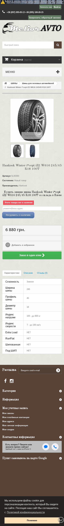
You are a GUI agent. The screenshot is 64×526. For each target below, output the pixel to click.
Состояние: (8, 180)
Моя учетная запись (15, 408)
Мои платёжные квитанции (15, 417)
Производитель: (10, 185)
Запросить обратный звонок (45, 17)
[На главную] (6, 83)
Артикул (6, 176)
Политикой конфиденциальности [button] (26, 512)
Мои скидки (8, 429)
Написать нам (46, 7)
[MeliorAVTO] (32, 28)
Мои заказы (8, 413)
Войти (57, 7)
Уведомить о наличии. (18, 215)
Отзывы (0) (42, 273)
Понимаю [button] (32, 520)
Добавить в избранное (22, 245)
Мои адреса (8, 421)
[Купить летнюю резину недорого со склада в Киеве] (32, 2)
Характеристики (11, 273)
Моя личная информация (15, 425)
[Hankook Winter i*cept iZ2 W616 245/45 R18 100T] (17, 151)
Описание (28, 273)
